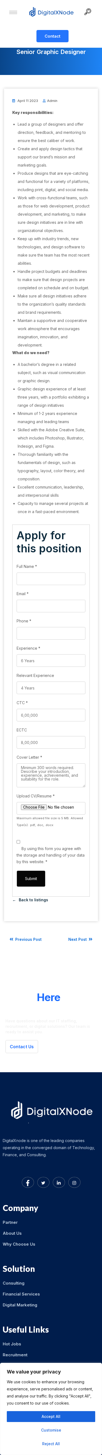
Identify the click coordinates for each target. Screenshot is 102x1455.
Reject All (51, 1443)
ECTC (22, 730)
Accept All (51, 1416)
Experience (28, 648)
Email (23, 593)
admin (52, 101)
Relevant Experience (35, 675)
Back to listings (33, 899)
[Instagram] (74, 1182)
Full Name (27, 566)
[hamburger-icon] (13, 12)
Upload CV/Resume (36, 796)
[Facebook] (28, 1182)
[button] (89, 12)
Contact (52, 36)
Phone (24, 621)
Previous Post (28, 939)
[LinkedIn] (59, 1182)
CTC (22, 702)
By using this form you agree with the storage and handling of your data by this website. (51, 855)
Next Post (78, 939)
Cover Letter (29, 757)
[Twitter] (43, 1182)
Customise (51, 1430)
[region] (51, 1409)
